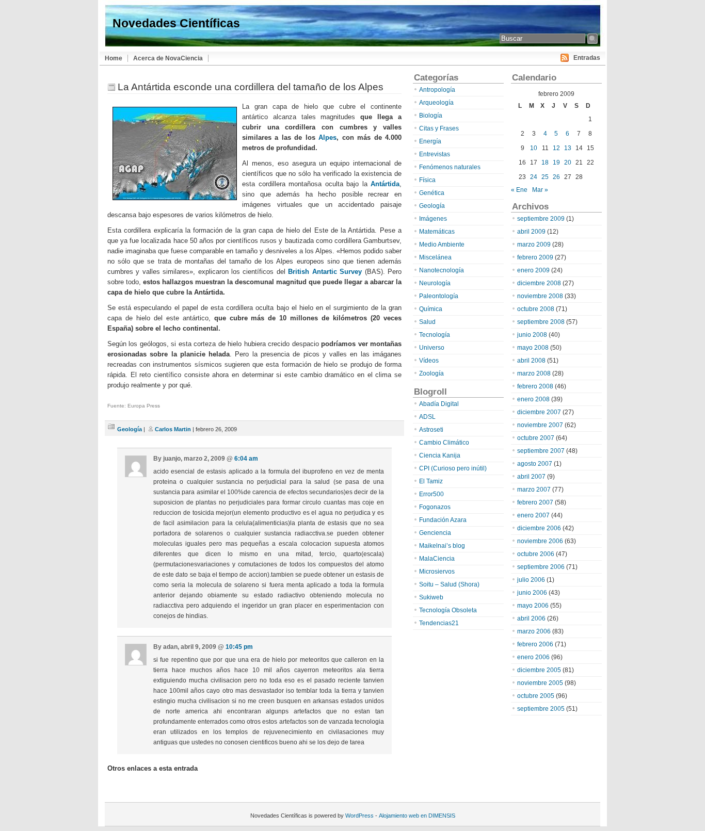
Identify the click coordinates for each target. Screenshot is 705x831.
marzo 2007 (534, 489)
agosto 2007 (534, 463)
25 (545, 177)
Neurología (435, 283)
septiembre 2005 (541, 708)
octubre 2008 (535, 309)
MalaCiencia (437, 558)
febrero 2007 (535, 502)
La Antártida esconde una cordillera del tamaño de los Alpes (250, 87)
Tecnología (434, 334)
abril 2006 (531, 618)
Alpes (327, 137)
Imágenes (433, 218)
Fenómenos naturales (449, 167)
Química (430, 309)
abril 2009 (531, 231)
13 (567, 148)
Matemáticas (437, 231)
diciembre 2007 (539, 412)
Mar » (540, 189)
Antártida (385, 184)
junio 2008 (532, 334)
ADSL (427, 416)
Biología (430, 115)
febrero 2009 (535, 257)
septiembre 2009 (541, 218)
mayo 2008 (533, 347)
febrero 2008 (535, 386)
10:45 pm (239, 646)
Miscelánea (435, 257)
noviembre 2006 (540, 541)
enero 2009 (533, 270)
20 (567, 162)
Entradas (586, 57)
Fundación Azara (443, 520)
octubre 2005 (535, 695)
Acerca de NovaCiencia (168, 58)
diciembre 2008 (539, 283)
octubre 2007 (535, 438)
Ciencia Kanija (439, 455)
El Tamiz (431, 481)
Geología (129, 429)
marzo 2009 (534, 244)
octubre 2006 (535, 554)
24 (533, 177)
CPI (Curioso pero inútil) (453, 468)
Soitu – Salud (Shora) (449, 584)
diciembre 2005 (539, 670)
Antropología (437, 89)
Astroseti (431, 429)
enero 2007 (533, 515)
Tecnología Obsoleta (448, 610)
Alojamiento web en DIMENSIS (417, 815)
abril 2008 (531, 360)
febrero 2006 (535, 644)
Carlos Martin (173, 429)
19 (556, 162)
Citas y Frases (439, 128)
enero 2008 (533, 399)
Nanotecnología (441, 270)
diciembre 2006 (539, 528)
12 (556, 148)
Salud (427, 321)
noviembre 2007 (540, 425)
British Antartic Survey (325, 271)
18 (545, 162)
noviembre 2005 (540, 683)
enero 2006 (533, 657)
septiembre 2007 (541, 450)
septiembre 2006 (541, 567)
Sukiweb (431, 597)
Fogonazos (435, 507)
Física (427, 180)
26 (556, 177)
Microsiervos (437, 571)
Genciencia (435, 532)
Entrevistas (434, 154)
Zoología (431, 373)
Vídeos (429, 360)
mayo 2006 (533, 605)
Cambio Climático (444, 442)
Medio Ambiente (441, 244)
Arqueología (436, 102)
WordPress (359, 815)
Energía (430, 141)
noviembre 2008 (540, 296)
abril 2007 (531, 476)
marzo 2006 (534, 631)
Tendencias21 (439, 623)
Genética (431, 193)
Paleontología (438, 296)
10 (533, 148)
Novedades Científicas (176, 23)
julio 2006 (531, 579)
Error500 (431, 494)
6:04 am (246, 458)
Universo (431, 347)
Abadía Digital (439, 404)
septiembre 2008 (541, 321)
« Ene (519, 189)
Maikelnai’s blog (442, 545)
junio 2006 (532, 592)
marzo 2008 (534, 373)
